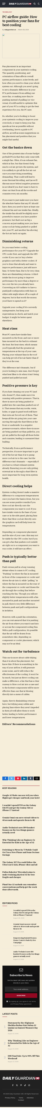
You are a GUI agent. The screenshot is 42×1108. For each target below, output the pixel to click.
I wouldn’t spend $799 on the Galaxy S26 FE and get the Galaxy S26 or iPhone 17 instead (19, 808)
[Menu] (3, 3)
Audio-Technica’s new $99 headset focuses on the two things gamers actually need (18, 830)
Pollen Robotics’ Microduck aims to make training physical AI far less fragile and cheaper (18, 874)
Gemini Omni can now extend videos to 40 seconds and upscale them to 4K (20, 818)
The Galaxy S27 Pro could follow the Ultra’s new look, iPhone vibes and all (19, 863)
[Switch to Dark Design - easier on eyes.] (38, 4)
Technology (7, 12)
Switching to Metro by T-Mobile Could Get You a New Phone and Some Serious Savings (20, 852)
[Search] (34, 3)
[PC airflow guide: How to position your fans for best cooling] (21, 46)
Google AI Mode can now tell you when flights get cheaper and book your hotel (20, 796)
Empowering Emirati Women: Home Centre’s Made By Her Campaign (25, 940)
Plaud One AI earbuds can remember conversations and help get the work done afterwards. (19, 887)
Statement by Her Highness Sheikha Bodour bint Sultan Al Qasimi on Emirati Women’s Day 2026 (23, 1027)
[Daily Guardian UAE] (20, 4)
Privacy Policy (18, 1004)
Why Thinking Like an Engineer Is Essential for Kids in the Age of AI (18, 841)
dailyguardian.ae (10, 30)
